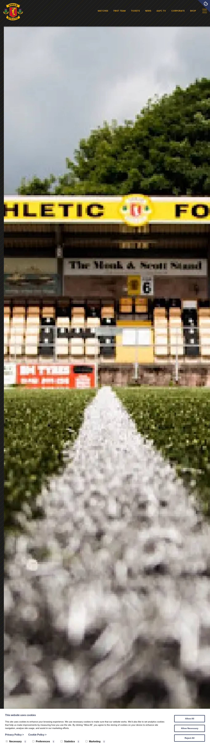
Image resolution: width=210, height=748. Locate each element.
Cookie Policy (37, 734)
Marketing (95, 741)
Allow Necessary (189, 728)
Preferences (43, 741)
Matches (103, 10)
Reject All (189, 738)
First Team (119, 10)
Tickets (135, 10)
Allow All (189, 718)
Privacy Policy (14, 734)
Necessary (15, 741)
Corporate (178, 10)
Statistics (69, 741)
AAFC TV (161, 10)
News (148, 10)
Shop (193, 10)
